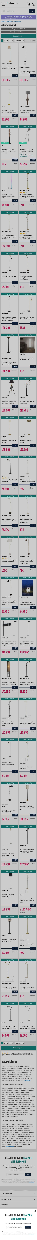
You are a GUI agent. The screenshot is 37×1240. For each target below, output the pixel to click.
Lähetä (27, 1227)
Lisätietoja (32, 1234)
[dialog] (18, 620)
